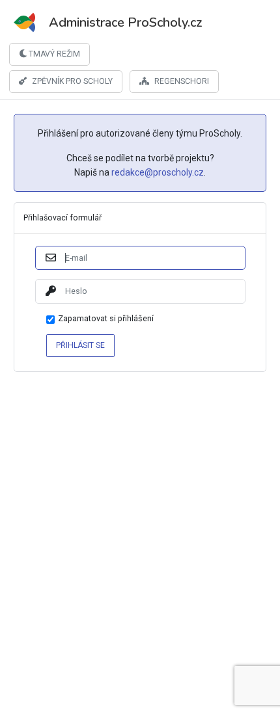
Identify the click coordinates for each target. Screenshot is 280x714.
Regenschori (181, 81)
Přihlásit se (80, 345)
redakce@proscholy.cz (157, 172)
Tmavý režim (53, 54)
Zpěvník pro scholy (72, 81)
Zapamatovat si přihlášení (106, 319)
